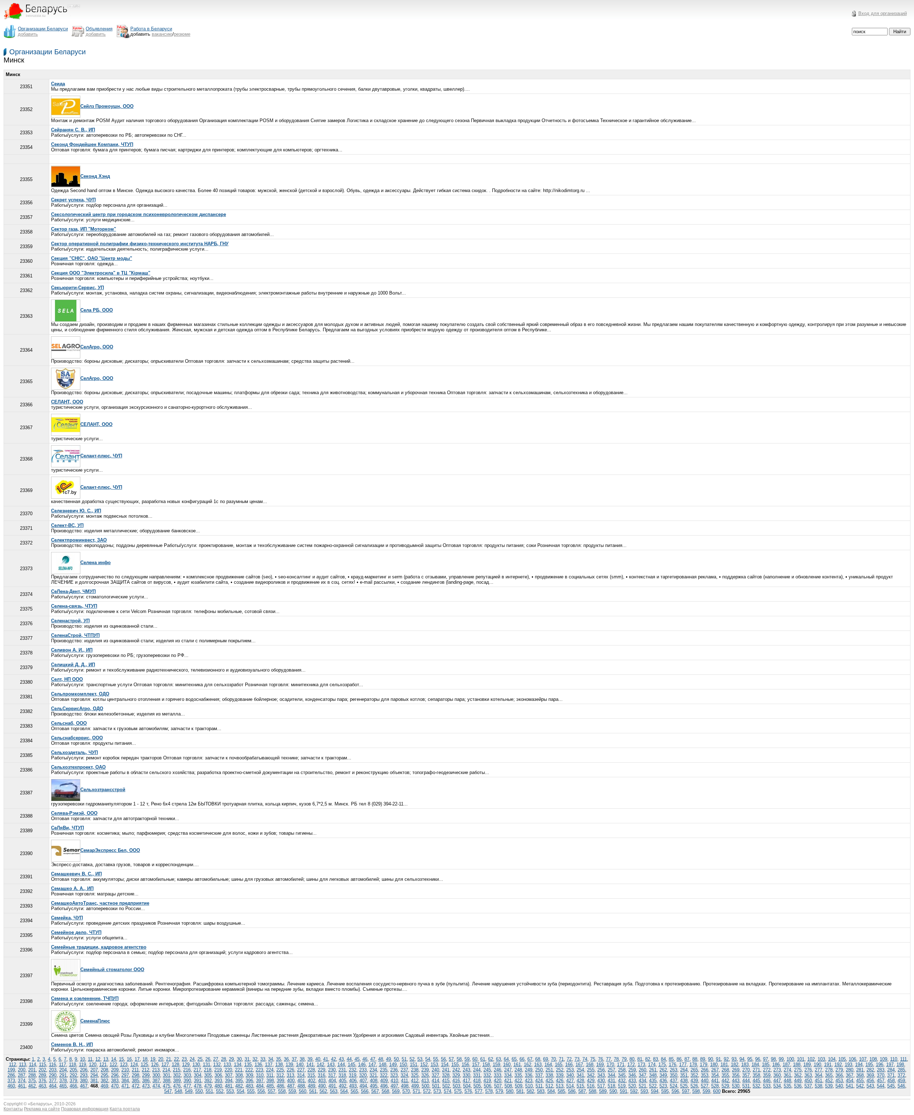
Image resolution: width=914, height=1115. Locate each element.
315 (311, 1075)
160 (507, 1064)
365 (829, 1075)
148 (382, 1064)
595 (665, 1091)
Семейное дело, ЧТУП (76, 932)
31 (247, 1059)
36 (286, 1059)
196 (879, 1064)
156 (465, 1064)
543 (870, 1086)
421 (508, 1080)
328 (446, 1075)
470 (115, 1086)
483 (249, 1086)
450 (808, 1080)
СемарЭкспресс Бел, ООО (110, 850)
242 (456, 1070)
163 (538, 1064)
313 (290, 1075)
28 (223, 1059)
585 (561, 1091)
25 (199, 1059)
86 (679, 1059)
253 (570, 1070)
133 (227, 1064)
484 (259, 1086)
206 (83, 1070)
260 (642, 1070)
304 (197, 1075)
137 (268, 1064)
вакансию (162, 34)
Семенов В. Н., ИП (72, 1044)
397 (259, 1080)
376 (42, 1080)
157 (475, 1064)
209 (115, 1070)
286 (11, 1075)
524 (673, 1086)
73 (576, 1059)
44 (349, 1059)
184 (755, 1064)
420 (497, 1080)
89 (702, 1059)
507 (498, 1086)
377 (52, 1080)
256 (601, 1070)
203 (52, 1070)
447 (777, 1080)
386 (146, 1080)
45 (357, 1059)
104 (831, 1059)
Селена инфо (95, 562)
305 (208, 1075)
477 (187, 1086)
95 (749, 1059)
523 (663, 1086)
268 (725, 1070)
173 (641, 1064)
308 (239, 1075)
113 (22, 1064)
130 (196, 1064)
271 (756, 1070)
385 (135, 1080)
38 (302, 1059)
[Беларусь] (46, 22)
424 (539, 1080)
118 (72, 1064)
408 (373, 1080)
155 (455, 1064)
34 (270, 1059)
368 (860, 1075)
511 (539, 1086)
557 (271, 1091)
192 (838, 1064)
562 (323, 1091)
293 (83, 1075)
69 (545, 1059)
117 (62, 1064)
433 (632, 1080)
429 (590, 1080)
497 (394, 1086)
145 (351, 1064)
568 (385, 1091)
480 (218, 1086)
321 (373, 1075)
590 (613, 1091)
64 (506, 1059)
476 (177, 1086)
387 (156, 1080)
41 (325, 1059)
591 (623, 1091)
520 (632, 1086)
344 (611, 1075)
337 (539, 1075)
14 (113, 1059)
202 (42, 1070)
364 (818, 1075)
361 (787, 1075)
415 (446, 1080)
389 (177, 1080)
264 (684, 1070)
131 (206, 1064)
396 (249, 1080)
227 (301, 1070)
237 (404, 1070)
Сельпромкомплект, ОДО (80, 694)
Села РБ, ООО (96, 310)
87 (686, 1059)
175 (662, 1064)
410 (394, 1080)
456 (870, 1080)
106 (852, 1059)
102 (811, 1059)
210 (125, 1070)
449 (798, 1080)
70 (553, 1059)
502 (446, 1086)
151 (413, 1064)
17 (137, 1059)
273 (777, 1070)
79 (624, 1059)
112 (12, 1064)
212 (145, 1070)
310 (259, 1075)
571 (416, 1091)
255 (590, 1070)
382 (104, 1080)
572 (427, 1091)
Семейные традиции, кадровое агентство (98, 947)
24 (192, 1059)
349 (663, 1075)
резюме (182, 34)
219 (218, 1070)
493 (353, 1086)
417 (466, 1080)
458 (891, 1080)
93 (734, 1059)
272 (766, 1070)
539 (829, 1086)
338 (549, 1075)
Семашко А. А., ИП (72, 888)
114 (32, 1064)
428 (580, 1080)
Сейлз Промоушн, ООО (107, 106)
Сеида (58, 83)
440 (704, 1080)
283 (880, 1070)
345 (622, 1075)
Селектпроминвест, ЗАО (79, 540)
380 (83, 1080)
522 (653, 1086)
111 (903, 1059)
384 (125, 1080)
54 (427, 1059)
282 (870, 1070)
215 (176, 1070)
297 (125, 1075)
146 (362, 1064)
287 (21, 1075)
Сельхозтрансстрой (102, 789)
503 (456, 1086)
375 (32, 1080)
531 (746, 1086)
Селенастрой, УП (70, 620)
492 (342, 1086)
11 (90, 1059)
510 (529, 1086)
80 (631, 1059)
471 (125, 1086)
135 (248, 1064)
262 (663, 1070)
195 (869, 1064)
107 (863, 1059)
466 (73, 1086)
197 (890, 1064)
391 (197, 1080)
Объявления (99, 28)
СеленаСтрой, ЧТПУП (75, 635)
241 (446, 1070)
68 (537, 1059)
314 (301, 1075)
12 (97, 1059)
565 (354, 1091)
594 (654, 1091)
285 (901, 1070)
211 (135, 1070)
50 (396, 1059)
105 (842, 1059)
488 (301, 1086)
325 (414, 1075)
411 (404, 1080)
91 (718, 1059)
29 (231, 1059)
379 (73, 1080)
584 (551, 1091)
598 (696, 1091)
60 (474, 1059)
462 (32, 1086)
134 (237, 1064)
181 (724, 1064)
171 (620, 1064)
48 (380, 1059)
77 (608, 1059)
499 (415, 1086)
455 (860, 1080)
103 (821, 1059)
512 (549, 1086)
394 (228, 1080)
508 (508, 1086)
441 (715, 1080)
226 (290, 1070)
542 (860, 1086)
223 (259, 1070)
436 (663, 1080)
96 (757, 1059)
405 (342, 1080)
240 (435, 1070)
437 (673, 1080)
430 (601, 1080)
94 (741, 1059)
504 (467, 1086)
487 (291, 1086)
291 (63, 1075)
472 (135, 1086)
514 (570, 1086)
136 (258, 1064)
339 (559, 1075)
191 (828, 1064)
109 (883, 1059)
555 (251, 1091)
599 (706, 1091)
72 (569, 1059)
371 (891, 1075)
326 (425, 1075)
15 (121, 1059)
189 (807, 1064)
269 (735, 1070)
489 (311, 1086)
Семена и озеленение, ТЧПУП (85, 998)
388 (166, 1080)
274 (787, 1070)
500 (425, 1086)
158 (486, 1064)
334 (508, 1075)
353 (704, 1075)
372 (901, 1075)
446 (766, 1080)
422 (518, 1080)
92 (726, 1059)
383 (115, 1080)
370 (880, 1075)
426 (559, 1080)
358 (756, 1075)
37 (294, 1059)
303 (187, 1075)
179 (703, 1064)
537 (808, 1086)
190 (817, 1064)
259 (632, 1070)
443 (735, 1080)
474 (156, 1086)
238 (414, 1070)
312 (280, 1075)
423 (528, 1080)
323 (394, 1075)
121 (103, 1064)
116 (52, 1064)
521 (642, 1086)
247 (508, 1070)
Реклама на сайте (42, 1108)
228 (311, 1070)
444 (746, 1080)
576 (468, 1091)
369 (870, 1075)
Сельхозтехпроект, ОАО (78, 767)
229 (321, 1070)
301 (166, 1075)
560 (302, 1091)
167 (579, 1064)
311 (269, 1075)
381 (94, 1080)
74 (584, 1059)
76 (600, 1059)
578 (489, 1091)
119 (82, 1064)
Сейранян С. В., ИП (73, 129)
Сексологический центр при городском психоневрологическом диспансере (138, 214)
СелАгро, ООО (96, 347)
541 (849, 1086)
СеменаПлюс (95, 1021)
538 (818, 1086)
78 (616, 1059)
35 (278, 1059)
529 (725, 1086)
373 (11, 1080)
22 (176, 1059)
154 (444, 1064)
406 (353, 1080)
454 (849, 1080)
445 (756, 1080)
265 (694, 1070)
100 (790, 1059)
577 (478, 1091)
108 (873, 1059)
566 (364, 1091)
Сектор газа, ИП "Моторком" (83, 229)
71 (561, 1059)
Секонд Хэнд (95, 176)
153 (434, 1064)
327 (435, 1075)
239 (425, 1070)
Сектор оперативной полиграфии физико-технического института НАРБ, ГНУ (139, 243)
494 (363, 1086)
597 (685, 1091)
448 (787, 1080)
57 (451, 1059)
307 (228, 1075)
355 (725, 1075)
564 (344, 1091)
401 (301, 1080)
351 (684, 1075)
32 (254, 1059)
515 (580, 1086)
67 (529, 1059)
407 (363, 1080)
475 (166, 1086)
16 (129, 1059)
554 (240, 1091)
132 (217, 1064)
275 (798, 1070)
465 (63, 1086)
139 (289, 1064)
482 (239, 1086)
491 (332, 1086)
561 (313, 1091)
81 (639, 1059)
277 (818, 1070)
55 (435, 1059)
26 (207, 1059)
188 (796, 1064)
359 (766, 1075)
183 (745, 1064)
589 (603, 1091)
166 (569, 1064)
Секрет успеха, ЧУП (73, 199)
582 (530, 1091)
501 (436, 1086)
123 (123, 1064)
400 (291, 1080)
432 (622, 1080)
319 (352, 1075)
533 (766, 1086)
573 (437, 1091)
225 (280, 1070)
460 (11, 1086)
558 (282, 1091)
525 (684, 1086)
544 (880, 1086)
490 (322, 1086)
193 (848, 1064)
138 (279, 1064)
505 (477, 1086)
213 (156, 1070)
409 (384, 1080)
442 (725, 1080)
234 (373, 1070)
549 (188, 1091)
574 (447, 1091)
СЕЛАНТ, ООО (67, 402)
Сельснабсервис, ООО (77, 737)
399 (280, 1080)
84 (663, 1059)
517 (601, 1086)
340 (570, 1075)
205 (73, 1070)
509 (518, 1086)
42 (333, 1059)
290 (52, 1075)
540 (839, 1086)
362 (798, 1075)
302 (177, 1075)
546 (901, 1086)
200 (21, 1070)
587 (582, 1091)
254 (580, 1070)
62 (490, 1059)
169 (600, 1064)
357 (746, 1075)
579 (499, 1091)
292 (73, 1075)
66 (521, 1059)
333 (497, 1075)
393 (218, 1080)
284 (891, 1070)
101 (800, 1059)
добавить (28, 34)
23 (184, 1059)
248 (518, 1070)
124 (134, 1064)
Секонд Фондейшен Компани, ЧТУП (92, 144)
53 (419, 1059)
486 (280, 1086)
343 (601, 1075)
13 (105, 1059)
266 (704, 1070)
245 (487, 1070)
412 (414, 1080)
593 (644, 1091)
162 (527, 1064)
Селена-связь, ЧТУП (74, 606)
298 (135, 1075)
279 (839, 1070)
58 (459, 1059)
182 (734, 1064)
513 (559, 1086)
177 (683, 1064)
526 (694, 1086)
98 (773, 1059)
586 (572, 1091)
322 (383, 1075)
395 (239, 1080)
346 (632, 1075)
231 (342, 1070)
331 (477, 1075)
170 (610, 1064)
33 (262, 1059)
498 (404, 1086)
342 (590, 1075)
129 (186, 1064)
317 (332, 1075)
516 (590, 1086)
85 (671, 1059)
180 (714, 1064)
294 (94, 1075)
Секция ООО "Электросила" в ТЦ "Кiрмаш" (100, 273)
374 (21, 1080)
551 (209, 1091)
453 (839, 1080)
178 (693, 1064)
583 (540, 1091)
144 (341, 1064)
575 (458, 1091)
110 (893, 1059)
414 (435, 1080)
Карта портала (125, 1108)
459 (901, 1080)
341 (580, 1075)
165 (558, 1064)
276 (808, 1070)
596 (675, 1091)
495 (373, 1086)
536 (798, 1086)
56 (443, 1059)
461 (21, 1086)
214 (166, 1070)
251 (549, 1070)
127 (165, 1064)
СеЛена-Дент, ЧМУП (73, 591)
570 (406, 1091)
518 (611, 1086)
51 (404, 1059)
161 (517, 1064)
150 (403, 1064)
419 (487, 1080)
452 (829, 1080)
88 (694, 1059)
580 (509, 1091)
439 (694, 1080)
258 (622, 1070)
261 (653, 1070)
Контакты (13, 1108)
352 (694, 1075)
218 (207, 1070)
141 (310, 1064)
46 (364, 1059)
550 (199, 1091)
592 (634, 1091)
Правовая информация (85, 1108)
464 (52, 1086)
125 (144, 1064)
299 (146, 1075)
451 (818, 1080)
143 (331, 1064)
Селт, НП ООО (67, 679)
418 (477, 1080)
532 (756, 1086)
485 (270, 1086)
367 (849, 1075)
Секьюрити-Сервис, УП (77, 287)
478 (197, 1086)
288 (32, 1075)
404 (332, 1080)
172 (631, 1064)
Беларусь (40, 1103)
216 (187, 1070)
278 (829, 1070)
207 (94, 1070)
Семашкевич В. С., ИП (76, 874)
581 (520, 1091)
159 (496, 1064)
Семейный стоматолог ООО (112, 969)
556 (261, 1091)
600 (716, 1091)
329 (456, 1075)
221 (238, 1070)
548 (178, 1091)
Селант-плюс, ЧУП (101, 455)
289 (42, 1075)
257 (611, 1070)
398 (270, 1080)
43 (341, 1059)
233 (363, 1070)
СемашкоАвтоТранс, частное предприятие (100, 903)
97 (765, 1059)
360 (777, 1075)
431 (611, 1080)
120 (92, 1064)
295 (104, 1075)
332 (487, 1075)
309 (249, 1075)
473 (146, 1086)
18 (144, 1059)
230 (332, 1070)
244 (477, 1070)
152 (424, 1064)
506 (487, 1086)
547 (168, 1091)
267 (715, 1070)
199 (11, 1070)
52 (412, 1059)
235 (383, 1070)
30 (239, 1059)
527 (704, 1086)
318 (342, 1075)
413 (425, 1080)
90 (710, 1059)
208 (104, 1070)
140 (299, 1064)
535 (787, 1086)
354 (715, 1075)
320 (363, 1075)
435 (653, 1080)
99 (781, 1059)
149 (393, 1064)
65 (514, 1059)
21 (168, 1059)
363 (808, 1075)
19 (152, 1059)
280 (849, 1070)
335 (518, 1075)
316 (321, 1075)
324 (404, 1075)
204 (63, 1070)
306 (218, 1075)
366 (839, 1075)
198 (900, 1064)
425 (549, 1080)
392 (208, 1080)
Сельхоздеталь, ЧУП (74, 752)
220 (228, 1070)
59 (466, 1059)
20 (160, 1059)
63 (498, 1059)
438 (684, 1080)
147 (372, 1064)
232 (352, 1070)
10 (82, 1059)
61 (482, 1059)
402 (311, 1080)
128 (175, 1064)
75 (592, 1059)
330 (466, 1075)
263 (673, 1070)
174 (652, 1064)
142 (320, 1064)
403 (322, 1080)
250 (539, 1070)
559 (292, 1091)
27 (215, 1059)
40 (317, 1059)
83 (655, 1059)
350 (673, 1075)
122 (113, 1064)
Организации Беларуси (47, 52)
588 (592, 1091)
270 (746, 1070)
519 (622, 1086)
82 (647, 1059)
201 (32, 1070)
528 (715, 1086)
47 (372, 1059)
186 (776, 1064)
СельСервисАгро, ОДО (77, 708)
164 (548, 1064)
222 (249, 1070)
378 (63, 1080)
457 (880, 1080)
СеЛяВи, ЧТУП (67, 827)
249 (528, 1070)
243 (466, 1070)
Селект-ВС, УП (67, 525)
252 (559, 1070)
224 (269, 1070)
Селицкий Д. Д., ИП (73, 664)
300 (156, 1075)
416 (456, 1080)
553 (230, 1091)
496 (384, 1086)
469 (104, 1086)
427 (570, 1080)
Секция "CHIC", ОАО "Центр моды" (91, 258)
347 (642, 1075)
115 (42, 1064)
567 (375, 1091)
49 (388, 1059)
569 (396, 1091)
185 (765, 1064)
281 (860, 1070)
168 (589, 1064)
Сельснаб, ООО (69, 723)
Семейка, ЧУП (67, 917)
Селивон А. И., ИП (71, 650)
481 (228, 1086)
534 (777, 1086)
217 (197, 1070)
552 (220, 1091)
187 (786, 1064)
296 (115, 1075)
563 (333, 1091)
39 (309, 1059)
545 (891, 1086)
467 (83, 1086)
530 (735, 1086)
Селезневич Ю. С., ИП (76, 510)
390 (187, 1080)
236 (394, 1070)
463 (42, 1086)
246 (497, 1070)
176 (672, 1064)
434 (642, 1080)
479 (208, 1086)
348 (653, 1075)
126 (155, 1064)
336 (528, 1075)
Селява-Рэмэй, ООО (74, 813)
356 (735, 1075)
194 (859, 1064)
